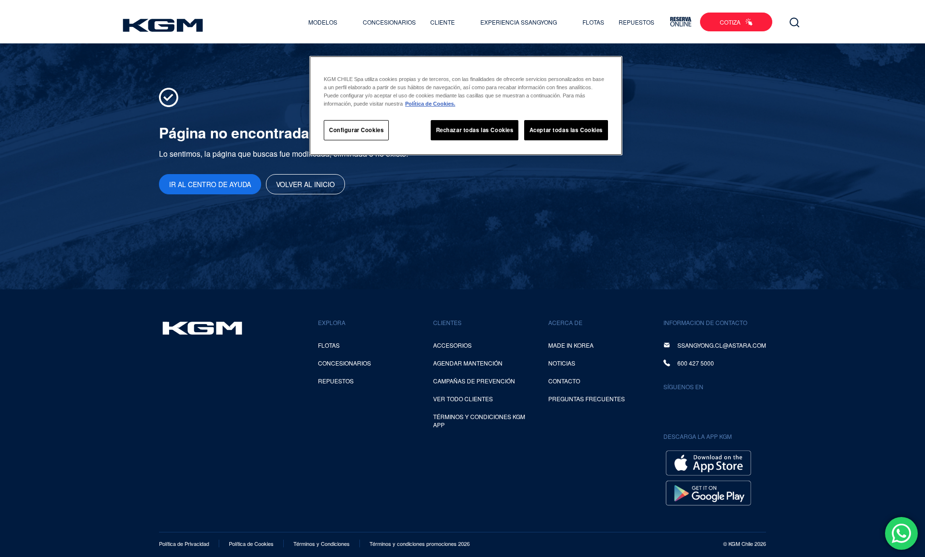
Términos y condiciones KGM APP (479, 420)
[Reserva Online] (681, 22)
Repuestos (636, 22)
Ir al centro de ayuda (210, 184)
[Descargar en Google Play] (708, 491)
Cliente (443, 22)
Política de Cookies (251, 543)
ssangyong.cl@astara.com (721, 345)
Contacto (564, 381)
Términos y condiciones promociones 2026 (420, 543)
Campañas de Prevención (474, 381)
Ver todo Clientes (463, 398)
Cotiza (730, 22)
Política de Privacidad (184, 543)
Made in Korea (571, 345)
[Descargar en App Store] (708, 461)
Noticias (561, 363)
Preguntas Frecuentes (586, 398)
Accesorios (452, 345)
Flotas (593, 22)
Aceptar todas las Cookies (566, 130)
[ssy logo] (202, 328)
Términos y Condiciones (321, 543)
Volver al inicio (305, 184)
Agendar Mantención (467, 363)
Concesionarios (389, 22)
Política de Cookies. (430, 104)
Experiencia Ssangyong (519, 22)
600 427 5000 (695, 363)
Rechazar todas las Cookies (475, 130)
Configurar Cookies (356, 130)
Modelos (323, 22)
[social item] (672, 407)
